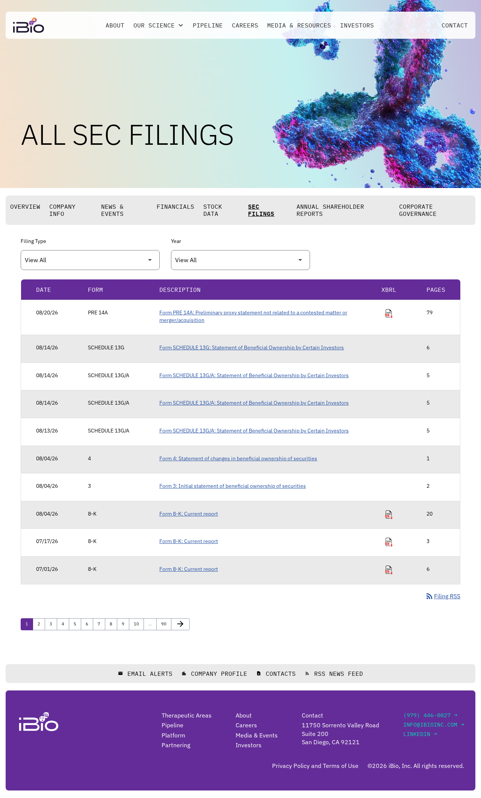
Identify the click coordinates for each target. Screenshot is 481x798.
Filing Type (33, 241)
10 (138, 624)
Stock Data (212, 210)
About (115, 25)
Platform (173, 735)
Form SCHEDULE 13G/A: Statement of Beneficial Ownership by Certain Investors (254, 375)
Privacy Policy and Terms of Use (315, 765)
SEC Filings (261, 210)
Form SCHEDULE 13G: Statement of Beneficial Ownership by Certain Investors (251, 347)
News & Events (112, 210)
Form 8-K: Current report (188, 513)
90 (165, 624)
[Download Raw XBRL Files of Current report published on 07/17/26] (388, 542)
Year (176, 241)
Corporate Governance (418, 210)
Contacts (276, 673)
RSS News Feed (334, 673)
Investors (357, 25)
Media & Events (257, 735)
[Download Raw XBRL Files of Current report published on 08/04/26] (388, 514)
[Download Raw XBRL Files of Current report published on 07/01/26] (388, 570)
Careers (245, 25)
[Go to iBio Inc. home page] (28, 25)
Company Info (62, 210)
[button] (158, 25)
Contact (455, 25)
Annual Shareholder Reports (330, 210)
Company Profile (214, 673)
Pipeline (208, 25)
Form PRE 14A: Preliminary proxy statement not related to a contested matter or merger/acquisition (253, 316)
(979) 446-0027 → (430, 715)
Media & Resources (299, 25)
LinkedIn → (420, 733)
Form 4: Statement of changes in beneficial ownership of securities (238, 458)
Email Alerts (145, 673)
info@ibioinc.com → (433, 724)
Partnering (176, 745)
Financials (175, 206)
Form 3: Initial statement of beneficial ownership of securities (232, 485)
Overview (25, 206)
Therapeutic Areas (187, 715)
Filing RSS (442, 596)
